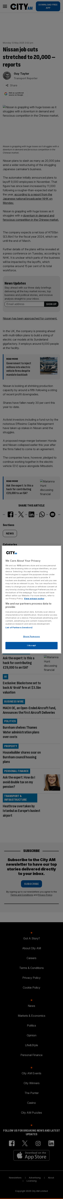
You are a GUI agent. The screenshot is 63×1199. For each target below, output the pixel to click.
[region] (31, 599)
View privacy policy (34, 598)
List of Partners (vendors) (19, 627)
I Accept (31, 645)
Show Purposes (31, 636)
